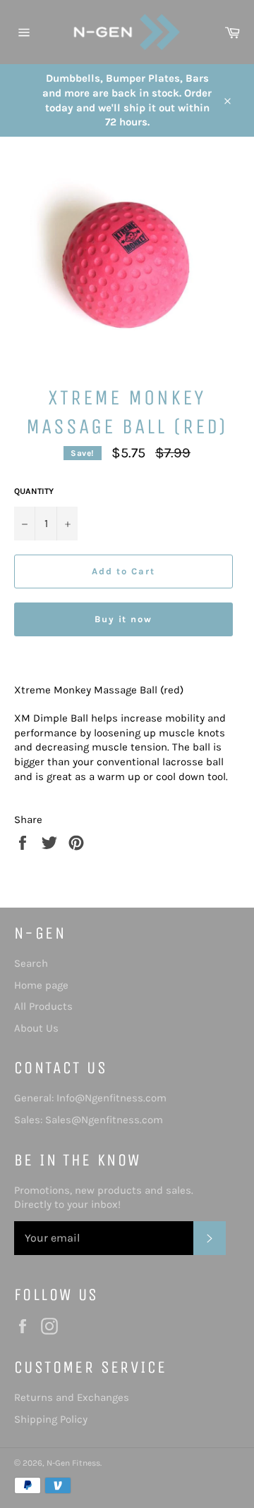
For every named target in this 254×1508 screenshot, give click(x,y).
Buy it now (124, 619)
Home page (41, 985)
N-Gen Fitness (73, 1463)
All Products (43, 1006)
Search (31, 963)
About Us (36, 1028)
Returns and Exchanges (71, 1397)
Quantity (34, 491)
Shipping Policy (50, 1419)
